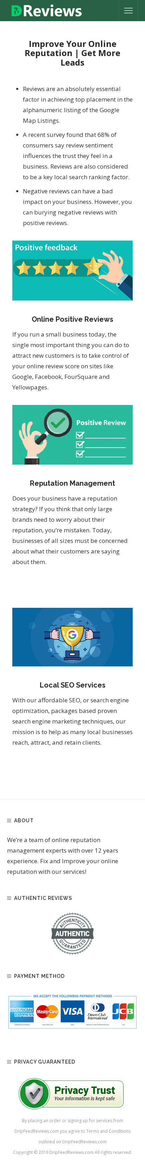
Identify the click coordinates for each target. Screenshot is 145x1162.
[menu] (128, 10)
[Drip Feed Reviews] (46, 10)
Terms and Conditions (108, 1131)
